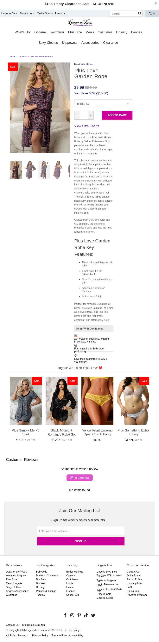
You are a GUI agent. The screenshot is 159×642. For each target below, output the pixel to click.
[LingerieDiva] (80, 23)
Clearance (11, 594)
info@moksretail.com (34, 624)
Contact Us (133, 571)
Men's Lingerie (14, 583)
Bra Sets (41, 579)
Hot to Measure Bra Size (107, 585)
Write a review (79, 477)
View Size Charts (86, 126)
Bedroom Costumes (47, 575)
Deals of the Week (16, 571)
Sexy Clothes (13, 587)
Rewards (60, 13)
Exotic (69, 587)
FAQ (129, 587)
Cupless (70, 575)
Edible (69, 583)
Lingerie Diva (9, 13)
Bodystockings (74, 571)
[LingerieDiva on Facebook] (65, 615)
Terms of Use (59, 635)
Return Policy (134, 579)
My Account (27, 13)
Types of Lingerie (106, 580)
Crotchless (72, 579)
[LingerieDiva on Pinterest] (79, 615)
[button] (22, 32)
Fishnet (70, 591)
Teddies (40, 594)
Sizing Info (133, 591)
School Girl (72, 594)
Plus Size (11, 579)
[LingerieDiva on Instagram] (72, 615)
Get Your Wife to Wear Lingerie (109, 576)
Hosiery (40, 587)
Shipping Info (134, 583)
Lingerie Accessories (17, 591)
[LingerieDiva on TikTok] (86, 615)
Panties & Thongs (46, 591)
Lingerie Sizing (105, 597)
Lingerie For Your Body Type (109, 589)
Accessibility (76, 635)
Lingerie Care (104, 593)
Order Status (45, 13)
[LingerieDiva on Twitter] (93, 615)
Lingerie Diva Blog (107, 571)
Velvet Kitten (86, 64)
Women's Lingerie (16, 575)
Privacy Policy (40, 635)
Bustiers (40, 583)
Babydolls (41, 571)
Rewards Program (137, 594)
